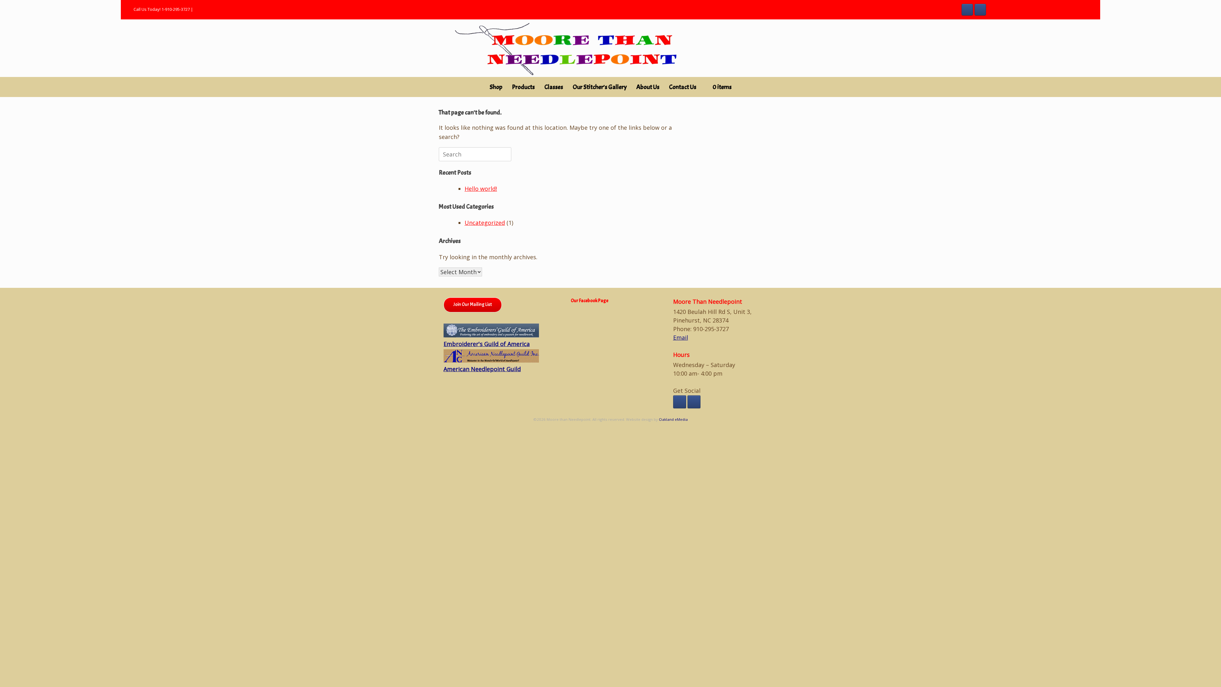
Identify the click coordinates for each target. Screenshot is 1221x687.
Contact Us (682, 87)
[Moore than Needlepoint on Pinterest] (980, 10)
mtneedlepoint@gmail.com (219, 9)
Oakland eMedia (673, 419)
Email (680, 337)
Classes (553, 87)
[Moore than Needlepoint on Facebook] (967, 10)
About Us (647, 87)
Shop (496, 87)
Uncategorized (485, 222)
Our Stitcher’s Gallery (600, 87)
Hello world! (481, 188)
